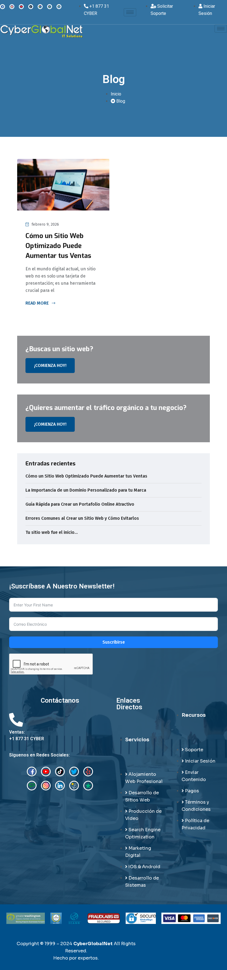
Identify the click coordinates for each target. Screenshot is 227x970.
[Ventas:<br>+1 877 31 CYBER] (16, 720)
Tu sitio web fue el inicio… (51, 532)
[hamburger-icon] (130, 12)
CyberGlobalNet (93, 944)
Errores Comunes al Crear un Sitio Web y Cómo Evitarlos (82, 518)
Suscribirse (113, 642)
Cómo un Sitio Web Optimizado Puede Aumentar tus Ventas (58, 245)
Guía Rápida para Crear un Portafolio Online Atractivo (79, 504)
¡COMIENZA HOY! (50, 365)
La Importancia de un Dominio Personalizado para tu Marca (85, 490)
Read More (37, 303)
